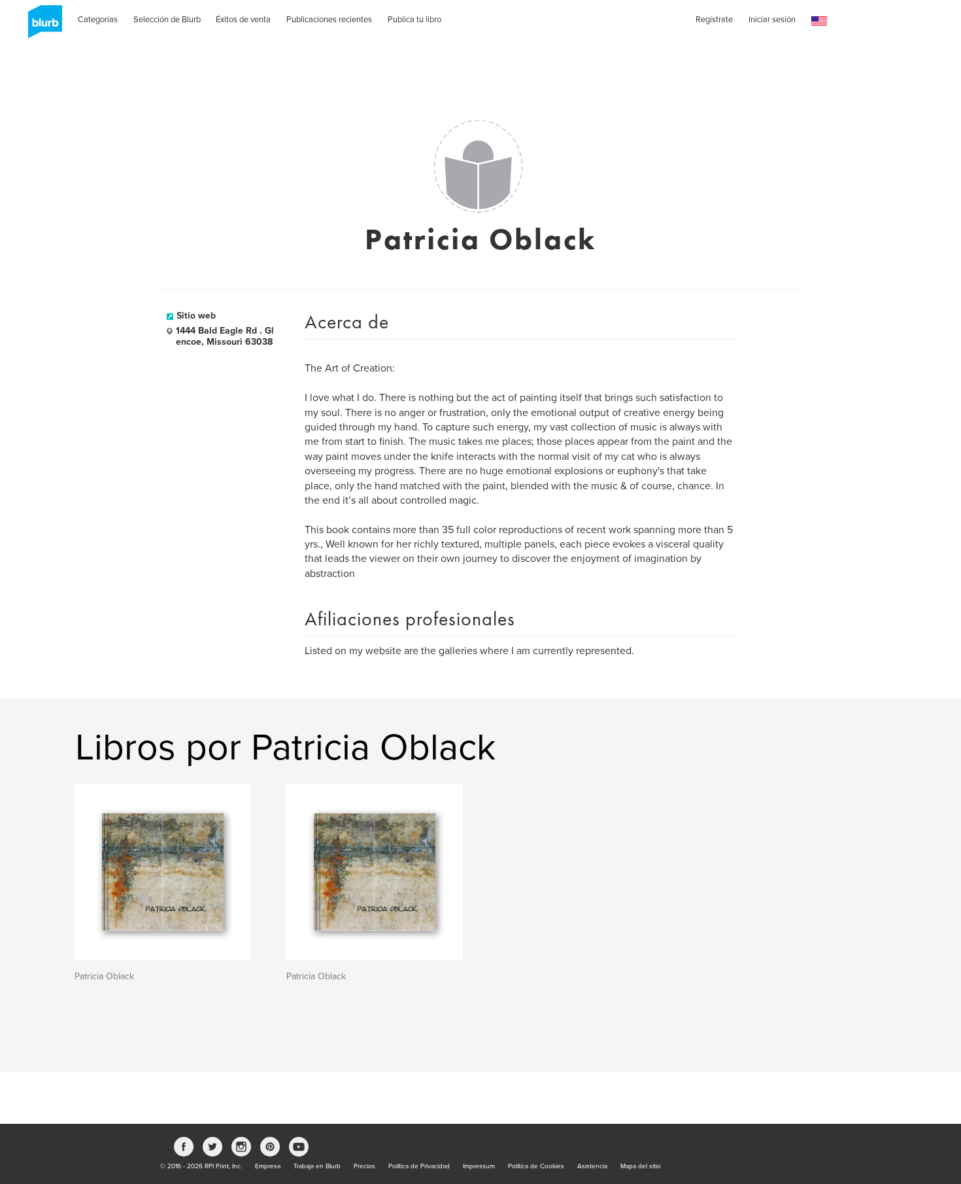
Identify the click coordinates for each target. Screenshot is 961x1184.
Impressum (479, 1166)
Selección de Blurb (167, 19)
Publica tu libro (414, 19)
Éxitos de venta (243, 19)
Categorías (98, 19)
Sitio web (196, 315)
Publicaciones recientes (329, 19)
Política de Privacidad (419, 1166)
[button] (819, 21)
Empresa (267, 1166)
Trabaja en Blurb (317, 1166)
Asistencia (592, 1166)
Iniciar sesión (772, 19)
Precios (364, 1166)
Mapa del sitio (640, 1166)
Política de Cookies (536, 1166)
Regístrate (714, 19)
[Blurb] (41, 26)
